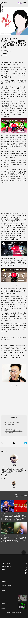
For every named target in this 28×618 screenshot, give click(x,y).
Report (3, 590)
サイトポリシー (4, 606)
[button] (25, 3)
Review (3, 588)
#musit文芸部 (4, 50)
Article (3, 581)
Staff (8, 563)
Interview (3, 585)
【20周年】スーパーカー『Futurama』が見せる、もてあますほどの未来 (13, 431)
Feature (3, 566)
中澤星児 (5, 53)
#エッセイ (9, 50)
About (9, 566)
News (3, 569)
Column (10, 585)
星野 (14, 487)
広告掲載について (5, 603)
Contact (3, 600)
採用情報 (3, 608)
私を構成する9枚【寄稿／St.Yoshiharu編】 (12, 423)
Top (2, 563)
